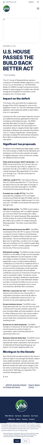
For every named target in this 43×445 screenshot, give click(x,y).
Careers (25, 419)
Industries (26, 416)
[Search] (38, 2)
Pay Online (32, 423)
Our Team (34, 416)
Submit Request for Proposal (17, 423)
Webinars (11, 419)
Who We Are (9, 416)
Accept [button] (17, 441)
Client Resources (10, 2)
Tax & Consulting (9, 75)
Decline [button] (26, 441)
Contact (31, 419)
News (18, 419)
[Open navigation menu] (38, 8)
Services (18, 416)
